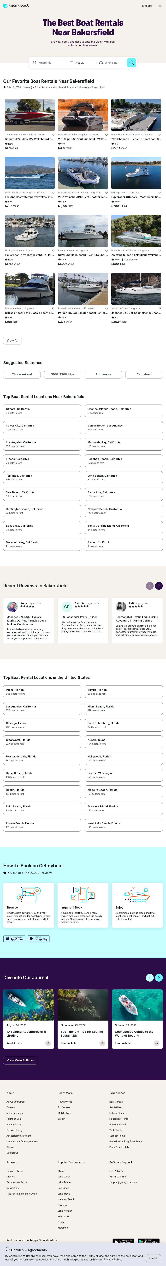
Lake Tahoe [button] (64, 1182)
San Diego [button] (63, 1188)
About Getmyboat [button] (15, 1101)
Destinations (12, 1188)
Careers (10, 1107)
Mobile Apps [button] (64, 1113)
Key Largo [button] (63, 1216)
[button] (42, 87)
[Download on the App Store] (14, 939)
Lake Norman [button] (65, 1210)
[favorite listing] (53, 134)
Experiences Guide (16, 1182)
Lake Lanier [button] (64, 1176)
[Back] (150, 586)
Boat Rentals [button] (116, 1101)
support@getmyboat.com (123, 1182)
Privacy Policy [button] (112, 1259)
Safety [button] (61, 1118)
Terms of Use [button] (95, 1256)
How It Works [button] (65, 1101)
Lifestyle (10, 1176)
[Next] (159, 586)
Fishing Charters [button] (118, 1113)
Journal (11, 1162)
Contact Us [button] (12, 1152)
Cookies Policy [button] (14, 1130)
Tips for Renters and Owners (21, 1193)
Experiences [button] (117, 1093)
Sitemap (10, 1147)
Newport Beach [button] (66, 1199)
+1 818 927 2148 (118, 1176)
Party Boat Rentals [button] (119, 1147)
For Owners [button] (64, 1107)
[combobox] (48, 62)
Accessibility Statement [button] (18, 1135)
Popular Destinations (71, 1162)
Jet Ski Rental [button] (116, 1107)
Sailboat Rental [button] (117, 1135)
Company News (14, 1171)
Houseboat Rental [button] (119, 1118)
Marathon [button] (63, 1227)
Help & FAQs (116, 1171)
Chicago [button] (62, 1205)
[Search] (131, 62)
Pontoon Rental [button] (117, 1124)
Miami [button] (61, 1171)
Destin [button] (61, 1222)
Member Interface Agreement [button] (22, 1141)
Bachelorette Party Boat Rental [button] (125, 1141)
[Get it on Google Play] (39, 939)
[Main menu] (160, 5)
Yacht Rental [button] (116, 1130)
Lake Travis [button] (64, 1193)
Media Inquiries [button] (14, 1113)
